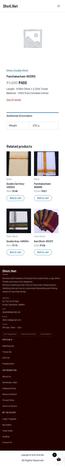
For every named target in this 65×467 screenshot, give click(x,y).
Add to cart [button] (15, 198)
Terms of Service (9, 406)
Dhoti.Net (10, 6)
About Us (6, 376)
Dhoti (9, 70)
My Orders (6, 425)
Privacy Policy (8, 400)
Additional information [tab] (19, 115)
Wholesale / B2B (9, 382)
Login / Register (9, 419)
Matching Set (8, 346)
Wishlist (5, 437)
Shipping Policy (9, 388)
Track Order (7, 431)
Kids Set (6, 358)
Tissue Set (6, 352)
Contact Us (7, 442)
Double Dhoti (21, 70)
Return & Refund (9, 394)
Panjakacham (8, 364)
